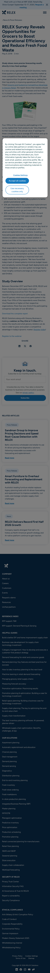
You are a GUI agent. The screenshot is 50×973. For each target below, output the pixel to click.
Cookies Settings (20, 175)
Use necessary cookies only (17, 190)
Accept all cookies (17, 180)
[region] (25, 167)
